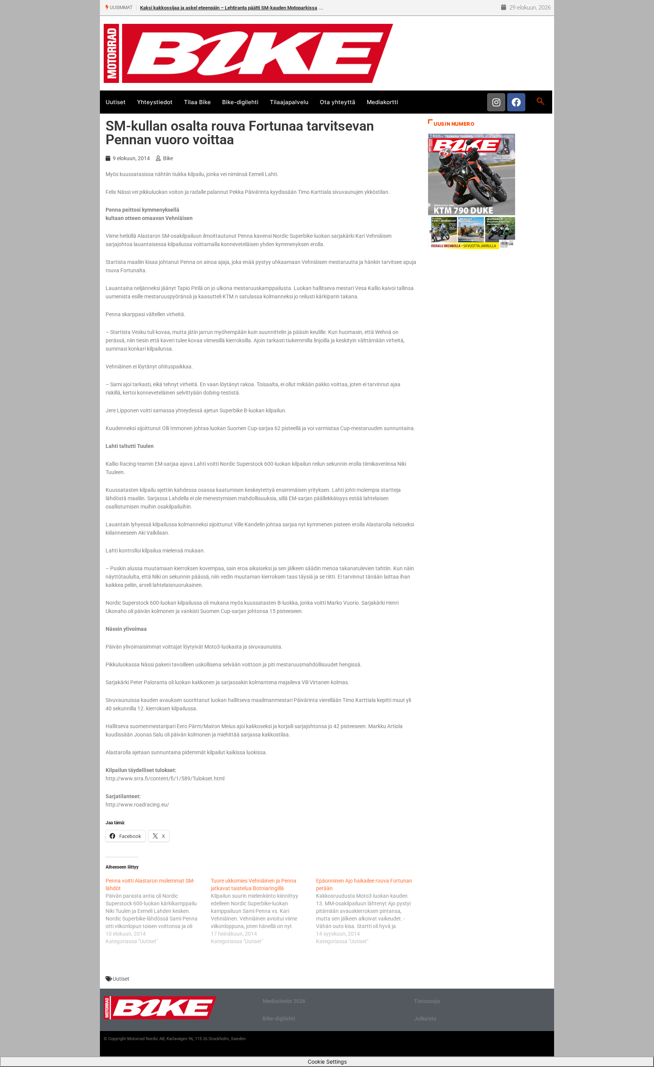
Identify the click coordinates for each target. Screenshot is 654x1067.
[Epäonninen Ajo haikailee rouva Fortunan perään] (368, 911)
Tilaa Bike (197, 102)
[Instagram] (496, 102)
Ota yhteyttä (337, 102)
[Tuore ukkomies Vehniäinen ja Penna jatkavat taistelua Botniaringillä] (263, 911)
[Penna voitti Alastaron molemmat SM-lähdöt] (158, 911)
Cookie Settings (327, 1061)
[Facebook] (516, 102)
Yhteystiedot (155, 102)
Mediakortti (382, 102)
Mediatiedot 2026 (284, 1001)
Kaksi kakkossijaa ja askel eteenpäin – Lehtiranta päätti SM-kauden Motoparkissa (228, 8)
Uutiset (116, 102)
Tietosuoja (427, 1001)
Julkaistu (425, 1019)
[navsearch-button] (540, 102)
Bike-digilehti (240, 102)
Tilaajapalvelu (289, 102)
